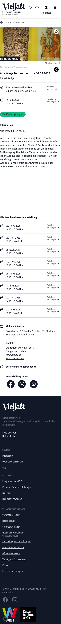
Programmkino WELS (12, 481)
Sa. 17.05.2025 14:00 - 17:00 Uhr (14, 299)
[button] (5, 618)
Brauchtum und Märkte (13, 547)
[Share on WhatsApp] (22, 384)
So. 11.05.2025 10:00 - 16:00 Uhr (14, 239)
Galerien (6, 493)
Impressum (7, 455)
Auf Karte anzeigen (50, 88)
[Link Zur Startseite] (30, 407)
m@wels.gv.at (13, 354)
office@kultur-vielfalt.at (13, 439)
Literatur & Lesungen (12, 571)
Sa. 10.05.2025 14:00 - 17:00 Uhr (14, 227)
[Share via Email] (34, 384)
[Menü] (55, 7)
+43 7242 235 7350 (15, 358)
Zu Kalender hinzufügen (52, 100)
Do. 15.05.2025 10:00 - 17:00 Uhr (14, 275)
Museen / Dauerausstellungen (16, 487)
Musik (5, 565)
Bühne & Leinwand (11, 553)
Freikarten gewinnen (12, 499)
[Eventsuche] (29, 7)
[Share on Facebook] (10, 384)
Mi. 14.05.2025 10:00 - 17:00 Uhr (14, 263)
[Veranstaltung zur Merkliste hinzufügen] (56, 31)
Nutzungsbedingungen (13, 532)
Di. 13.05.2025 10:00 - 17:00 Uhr (14, 251)
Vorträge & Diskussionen (14, 559)
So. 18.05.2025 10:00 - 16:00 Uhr (14, 311)
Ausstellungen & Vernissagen (16, 541)
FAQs (4, 467)
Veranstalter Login (11, 515)
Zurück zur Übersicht (14, 22)
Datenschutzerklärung (12, 461)
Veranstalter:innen (11, 526)
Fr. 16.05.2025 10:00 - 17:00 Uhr (14, 287)
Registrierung (9, 520)
